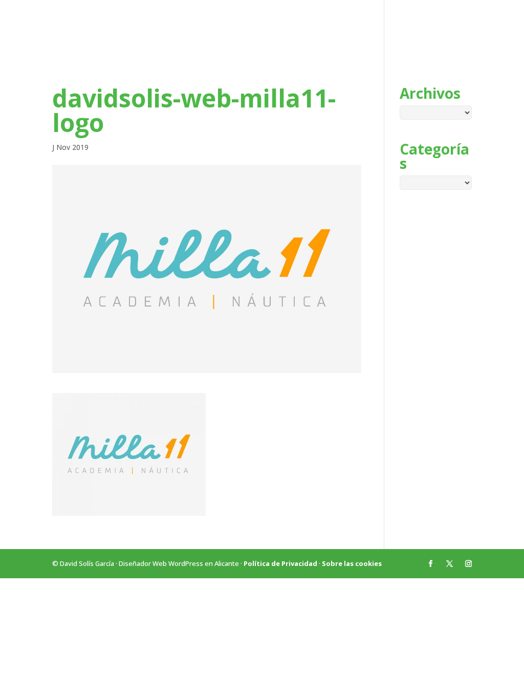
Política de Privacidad (280, 563)
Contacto (488, 29)
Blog (447, 29)
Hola (414, 29)
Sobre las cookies (352, 563)
